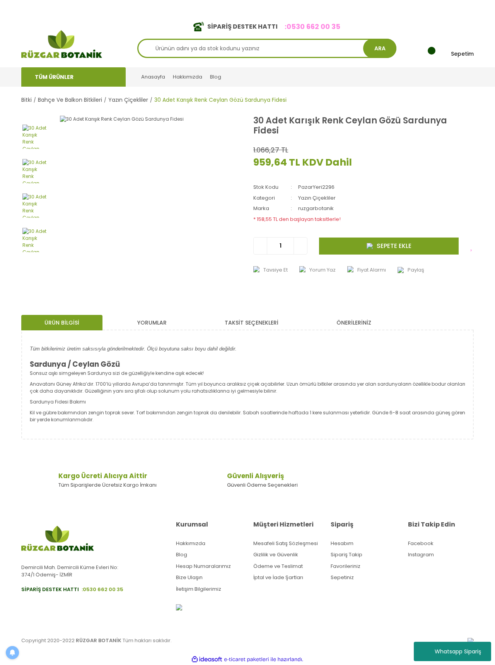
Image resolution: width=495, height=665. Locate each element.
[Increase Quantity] (300, 246)
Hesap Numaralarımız (203, 566)
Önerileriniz (353, 323)
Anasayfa (153, 76)
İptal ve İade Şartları (278, 577)
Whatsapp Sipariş (458, 651)
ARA (380, 48)
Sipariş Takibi (362, 7)
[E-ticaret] (246, 659)
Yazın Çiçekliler (317, 198)
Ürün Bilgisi (61, 323)
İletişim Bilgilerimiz (198, 589)
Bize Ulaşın (189, 577)
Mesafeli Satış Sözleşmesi (285, 543)
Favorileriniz (345, 566)
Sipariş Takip (346, 554)
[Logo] (61, 43)
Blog (215, 76)
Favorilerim (402, 7)
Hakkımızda (187, 76)
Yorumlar (152, 323)
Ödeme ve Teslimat (278, 566)
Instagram (421, 554)
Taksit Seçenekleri (251, 323)
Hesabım (342, 543)
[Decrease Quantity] (260, 246)
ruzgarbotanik (316, 208)
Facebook (421, 543)
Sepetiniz (342, 577)
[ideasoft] (206, 659)
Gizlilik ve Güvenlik (275, 554)
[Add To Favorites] (472, 246)
